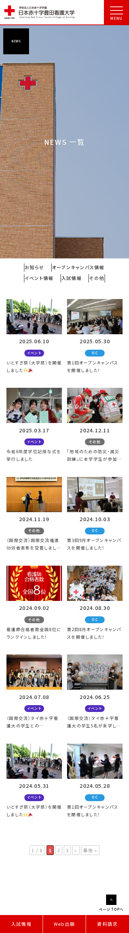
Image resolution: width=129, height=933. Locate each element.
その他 (96, 278)
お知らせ (34, 267)
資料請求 (107, 923)
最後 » (90, 850)
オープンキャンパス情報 (78, 267)
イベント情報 (39, 278)
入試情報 (21, 923)
